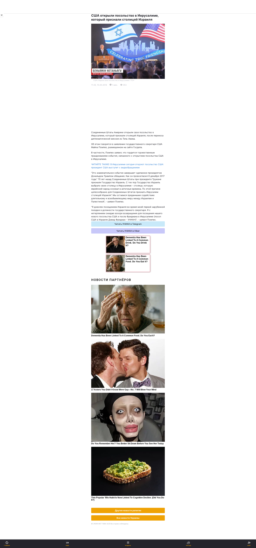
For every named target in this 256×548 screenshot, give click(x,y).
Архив (8, 196)
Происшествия (137, 161)
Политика (134, 94)
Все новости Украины (128, 518)
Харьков (134, 131)
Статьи (133, 182)
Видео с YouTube (13, 182)
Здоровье (9, 168)
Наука (133, 147)
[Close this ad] (2, 15)
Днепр (10, 131)
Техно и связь (12, 154)
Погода (133, 175)
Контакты (9, 203)
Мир (132, 101)
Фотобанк (135, 220)
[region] (128, 109)
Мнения (134, 189)
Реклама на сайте (16, 220)
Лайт (132, 154)
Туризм (133, 168)
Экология (9, 108)
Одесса (11, 137)
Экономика (10, 101)
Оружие (9, 161)
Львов (133, 125)
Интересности (12, 175)
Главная (9, 87)
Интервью (10, 189)
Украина (9, 94)
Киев (9, 125)
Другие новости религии (128, 510)
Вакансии (134, 196)
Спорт (8, 147)
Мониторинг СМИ (15, 226)
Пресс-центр (136, 226)
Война (133, 87)
